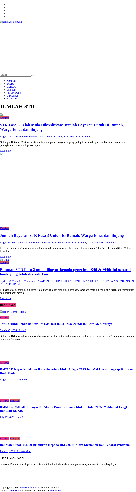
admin (21, 136)
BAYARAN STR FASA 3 (72, 242)
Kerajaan (11, 80)
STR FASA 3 (83, 136)
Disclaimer (12, 95)
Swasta (10, 83)
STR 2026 (69, 136)
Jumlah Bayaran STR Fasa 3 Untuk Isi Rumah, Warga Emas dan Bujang (62, 235)
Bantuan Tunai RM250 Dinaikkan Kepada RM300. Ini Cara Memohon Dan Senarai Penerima (65, 445)
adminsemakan (23, 451)
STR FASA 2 (108, 281)
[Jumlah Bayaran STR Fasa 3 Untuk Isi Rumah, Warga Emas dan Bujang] (66, 225)
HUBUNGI (13, 98)
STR (59, 136)
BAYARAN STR (47, 242)
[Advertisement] (68, 48)
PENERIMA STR (83, 281)
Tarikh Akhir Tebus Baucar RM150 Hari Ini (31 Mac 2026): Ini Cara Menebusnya (56, 324)
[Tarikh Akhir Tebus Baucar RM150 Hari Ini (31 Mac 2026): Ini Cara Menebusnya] (13, 311)
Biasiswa (11, 86)
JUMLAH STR (47, 136)
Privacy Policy (14, 92)
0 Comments (32, 136)
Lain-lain (11, 89)
